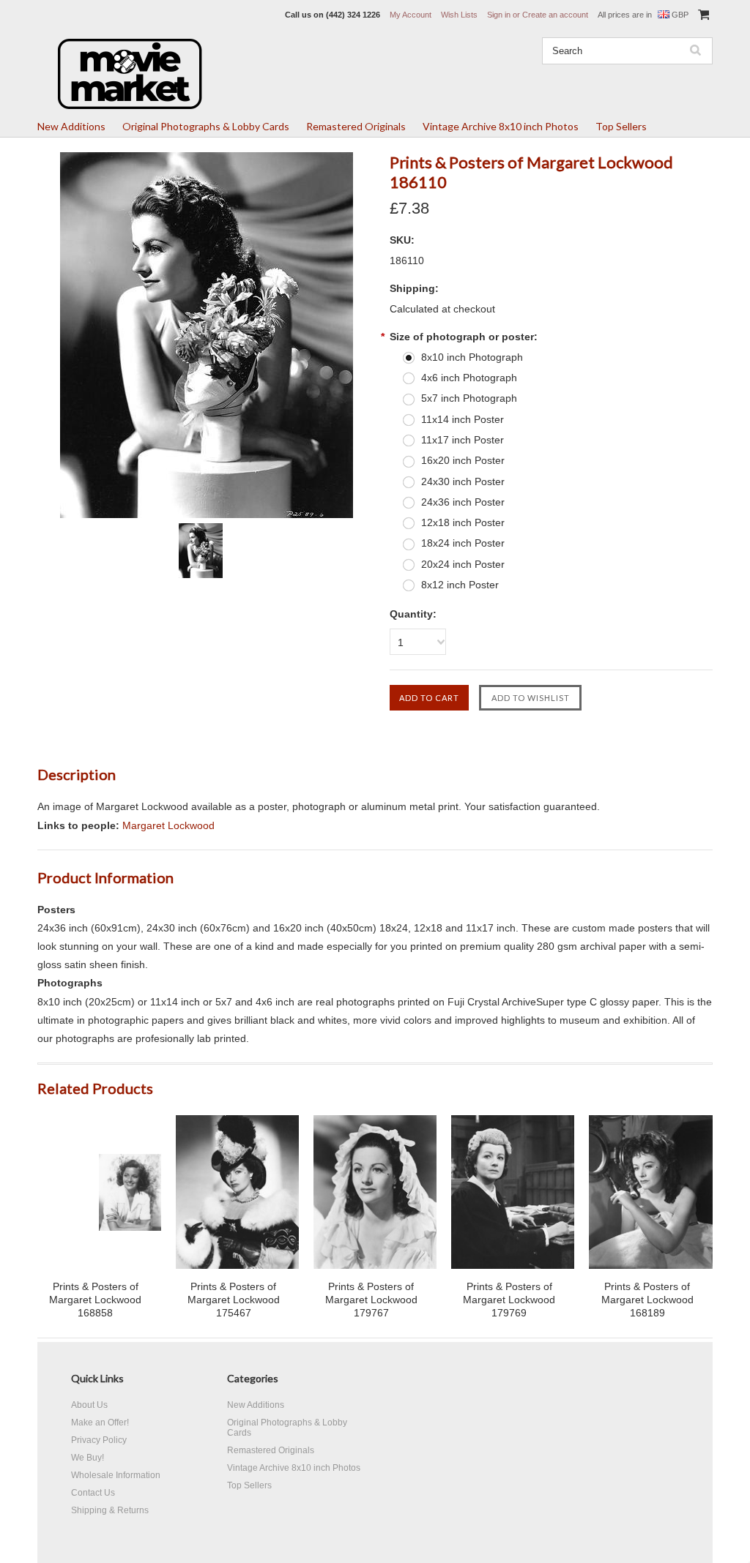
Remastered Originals (356, 126)
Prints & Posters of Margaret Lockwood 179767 (371, 1300)
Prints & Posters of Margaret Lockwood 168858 (95, 1300)
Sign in (498, 14)
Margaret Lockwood (168, 825)
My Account (410, 14)
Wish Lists (459, 14)
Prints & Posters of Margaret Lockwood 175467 (234, 1300)
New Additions (71, 126)
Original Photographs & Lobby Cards (205, 126)
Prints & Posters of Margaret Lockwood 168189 (647, 1300)
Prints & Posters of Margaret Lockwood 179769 (509, 1300)
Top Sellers (621, 126)
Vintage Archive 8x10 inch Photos (501, 126)
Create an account (555, 14)
